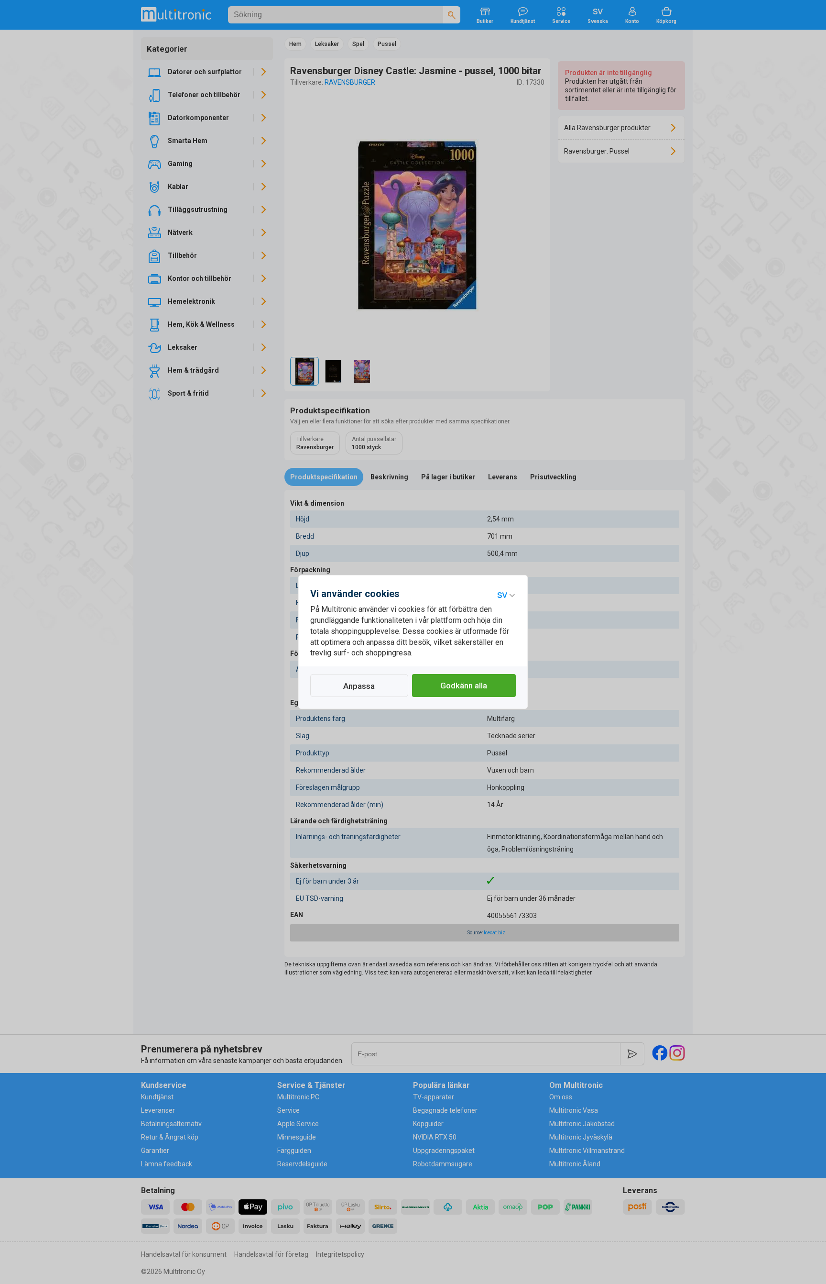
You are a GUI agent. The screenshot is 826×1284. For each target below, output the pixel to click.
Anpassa (359, 686)
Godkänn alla (463, 685)
